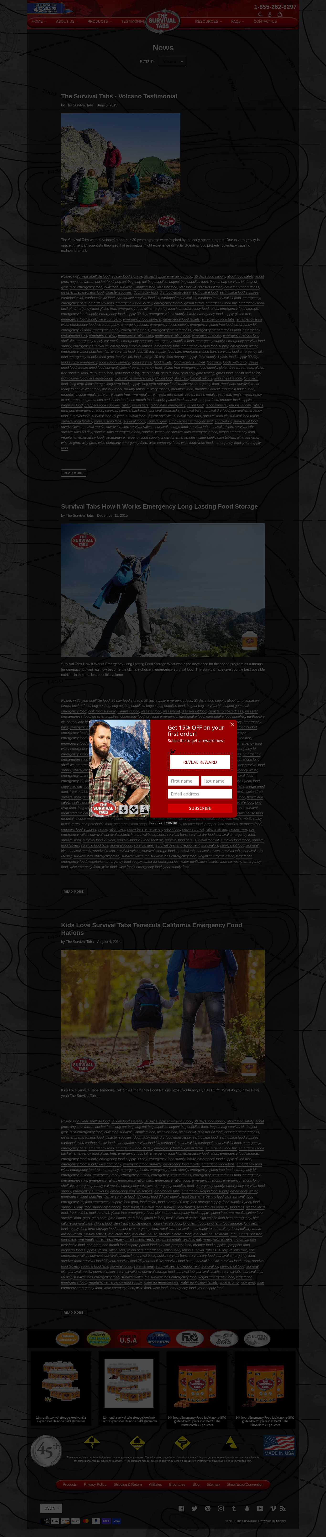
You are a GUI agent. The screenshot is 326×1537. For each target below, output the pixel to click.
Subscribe (200, 808)
